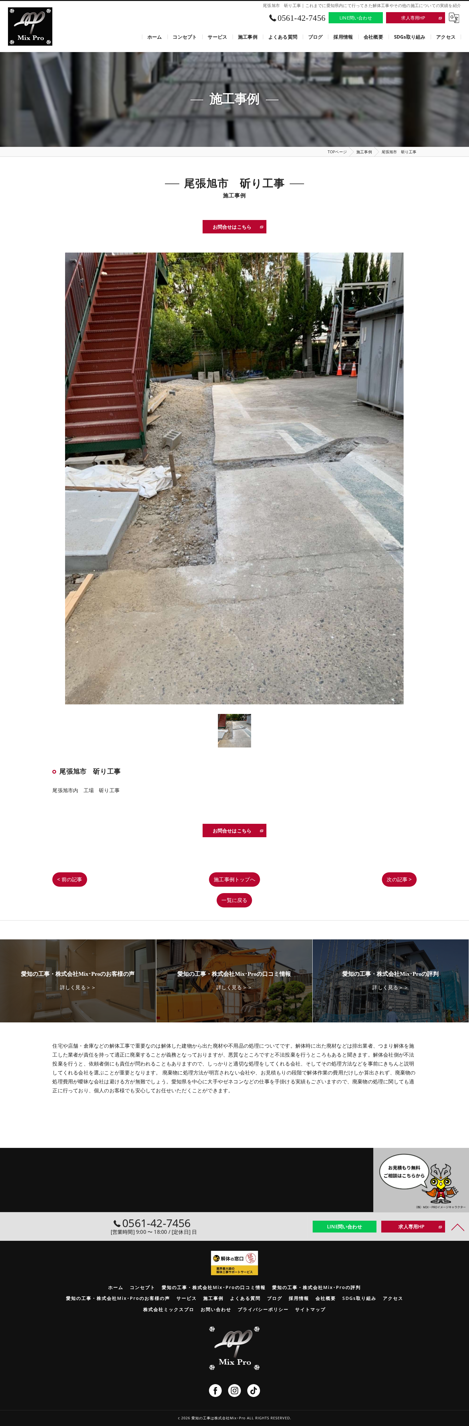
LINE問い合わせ (355, 18)
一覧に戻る (234, 900)
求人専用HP (413, 18)
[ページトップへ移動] (457, 1226)
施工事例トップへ (234, 879)
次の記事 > (399, 879)
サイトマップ (310, 1309)
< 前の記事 (69, 879)
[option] (234, 478)
